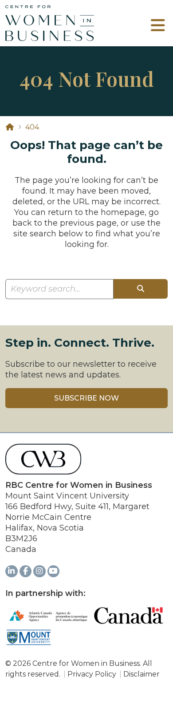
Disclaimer (141, 674)
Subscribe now (86, 398)
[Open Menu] (158, 28)
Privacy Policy (91, 674)
